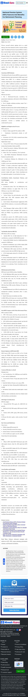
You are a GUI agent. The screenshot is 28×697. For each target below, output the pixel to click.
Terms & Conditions (21, 644)
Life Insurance (6, 665)
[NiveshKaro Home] (7, 3)
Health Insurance (6, 667)
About (3, 644)
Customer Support (7, 672)
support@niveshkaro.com (9, 629)
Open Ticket (20, 671)
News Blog (5, 662)
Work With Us (5, 649)
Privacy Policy (19, 647)
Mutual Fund (5, 670)
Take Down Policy (20, 649)
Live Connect (19, 3)
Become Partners (6, 652)
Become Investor (6, 654)
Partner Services (20, 668)
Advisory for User (20, 652)
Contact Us (5, 647)
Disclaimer (19, 654)
